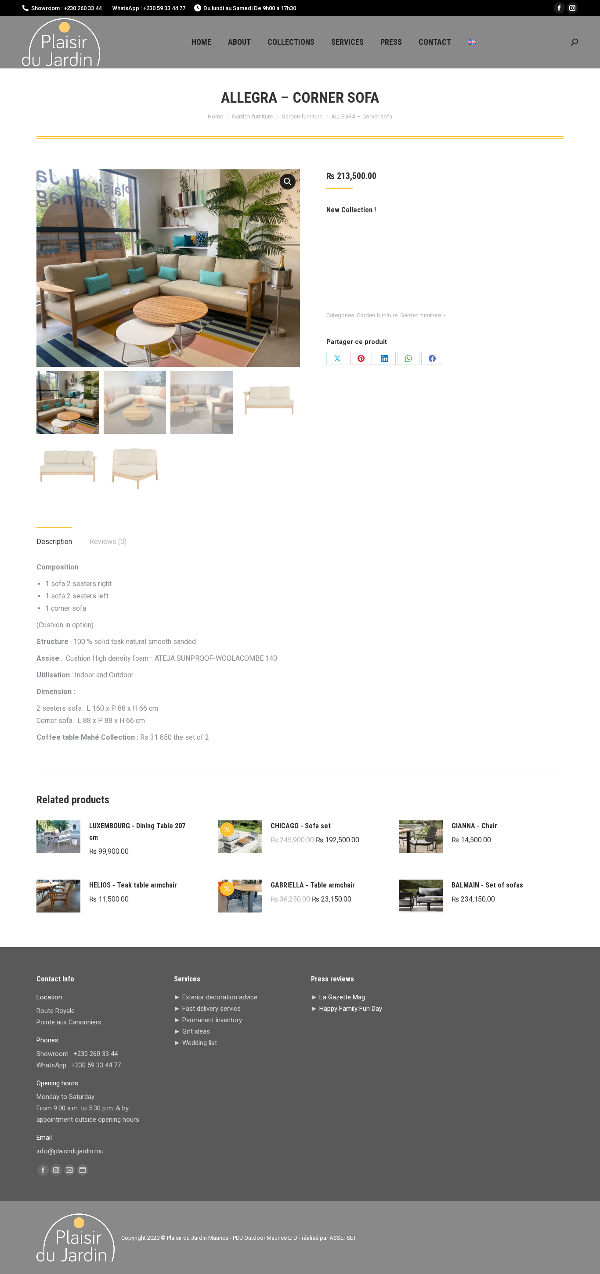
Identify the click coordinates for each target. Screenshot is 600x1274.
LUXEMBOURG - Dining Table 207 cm (137, 831)
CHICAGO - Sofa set (301, 826)
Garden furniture (377, 315)
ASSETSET (342, 1238)
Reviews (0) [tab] (108, 541)
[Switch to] (472, 42)
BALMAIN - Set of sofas (487, 885)
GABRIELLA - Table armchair (313, 885)
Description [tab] (54, 541)
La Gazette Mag (342, 997)
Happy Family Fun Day (350, 1009)
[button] (288, 182)
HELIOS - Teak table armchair (133, 885)
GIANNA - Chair (474, 826)
